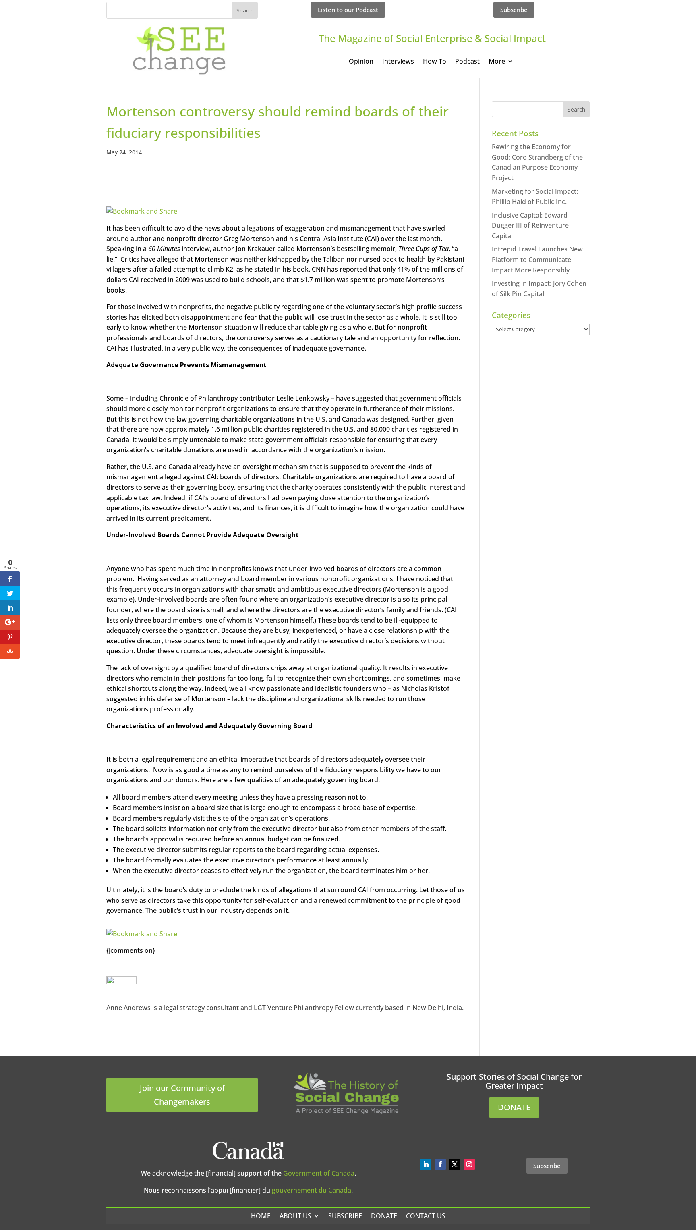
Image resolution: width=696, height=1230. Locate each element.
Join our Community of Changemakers (182, 1094)
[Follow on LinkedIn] (425, 1164)
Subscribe (514, 10)
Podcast (467, 62)
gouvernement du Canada (311, 1190)
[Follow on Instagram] (469, 1164)
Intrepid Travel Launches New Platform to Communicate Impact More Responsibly (537, 259)
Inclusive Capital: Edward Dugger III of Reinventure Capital (530, 225)
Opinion (361, 62)
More (497, 62)
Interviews (398, 62)
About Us (295, 1215)
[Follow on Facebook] (440, 1164)
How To (434, 62)
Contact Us (425, 1215)
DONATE (514, 1107)
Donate (384, 1215)
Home (261, 1215)
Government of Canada (318, 1173)
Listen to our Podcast (348, 10)
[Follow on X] (454, 1164)
